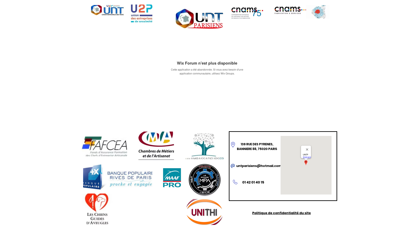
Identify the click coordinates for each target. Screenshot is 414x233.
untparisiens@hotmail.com (258, 166)
